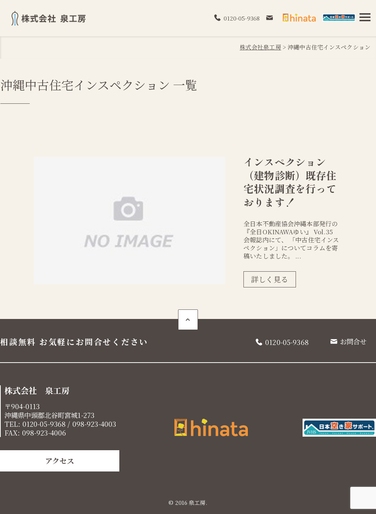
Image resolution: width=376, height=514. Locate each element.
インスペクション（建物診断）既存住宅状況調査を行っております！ (289, 181)
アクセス (60, 460)
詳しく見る (269, 279)
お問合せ (353, 341)
